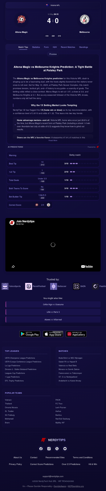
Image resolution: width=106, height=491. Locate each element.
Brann (7, 422)
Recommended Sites (55, 457)
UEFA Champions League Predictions (20, 358)
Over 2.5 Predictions (71, 464)
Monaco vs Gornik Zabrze (69, 369)
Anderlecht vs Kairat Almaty (70, 380)
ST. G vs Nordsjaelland (68, 376)
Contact (33, 457)
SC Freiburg (9, 415)
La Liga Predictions (12, 365)
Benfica (58, 415)
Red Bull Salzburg (62, 418)
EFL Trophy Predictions (14, 380)
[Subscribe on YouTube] (65, 449)
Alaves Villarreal (53, 319)
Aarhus (58, 411)
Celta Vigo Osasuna (53, 304)
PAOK (57, 399)
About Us (18, 457)
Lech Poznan (60, 407)
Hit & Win (93, 464)
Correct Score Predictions (42, 464)
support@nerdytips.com (53, 476)
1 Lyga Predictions (12, 376)
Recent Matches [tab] (68, 47)
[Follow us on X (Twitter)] (57, 449)
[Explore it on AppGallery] (76, 334)
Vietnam (8, 399)
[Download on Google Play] (29, 334)
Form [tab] (46, 47)
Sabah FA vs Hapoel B (68, 361)
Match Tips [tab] (23, 47)
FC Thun (58, 403)
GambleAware (60, 486)
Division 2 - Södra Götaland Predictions (20, 369)
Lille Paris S (53, 312)
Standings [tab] (83, 47)
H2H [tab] (55, 47)
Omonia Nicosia (11, 407)
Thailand (8, 403)
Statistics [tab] (36, 47)
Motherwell (9, 418)
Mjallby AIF (60, 422)
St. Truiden (9, 411)
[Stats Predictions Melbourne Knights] (84, 19)
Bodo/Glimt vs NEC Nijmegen (70, 358)
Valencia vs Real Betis (68, 365)
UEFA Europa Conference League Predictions (23, 361)
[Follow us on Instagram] (49, 449)
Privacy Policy (15, 464)
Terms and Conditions (83, 457)
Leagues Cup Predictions (15, 373)
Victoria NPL (55, 5)
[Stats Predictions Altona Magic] (21, 19)
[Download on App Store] (53, 334)
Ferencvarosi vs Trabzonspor (70, 373)
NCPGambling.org (76, 486)
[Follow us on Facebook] (41, 449)
